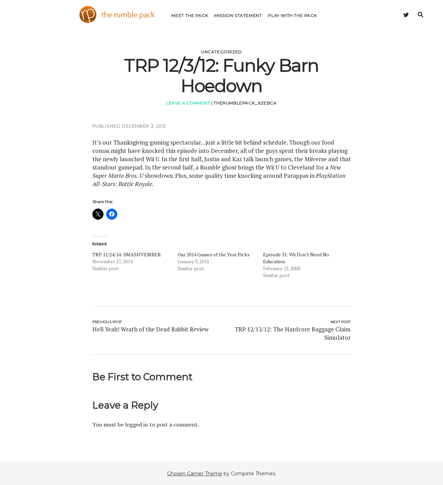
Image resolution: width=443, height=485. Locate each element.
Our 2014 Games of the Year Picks (214, 254)
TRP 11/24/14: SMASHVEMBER (126, 254)
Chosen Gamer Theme (194, 473)
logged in (136, 424)
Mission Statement (238, 15)
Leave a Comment (188, 103)
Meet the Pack (189, 15)
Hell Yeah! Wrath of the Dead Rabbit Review (150, 329)
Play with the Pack (292, 15)
